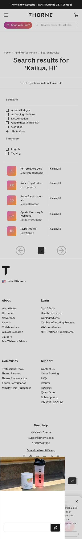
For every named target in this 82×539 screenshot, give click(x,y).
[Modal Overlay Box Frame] (32, 498)
